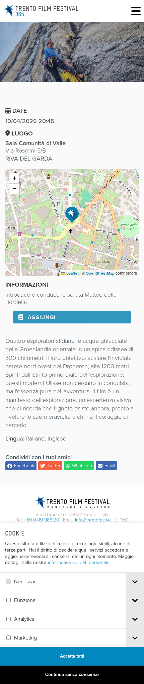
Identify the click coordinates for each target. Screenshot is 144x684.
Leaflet (72, 273)
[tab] (135, 582)
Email (109, 465)
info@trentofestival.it (95, 519)
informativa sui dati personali (78, 562)
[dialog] (72, 603)
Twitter (53, 465)
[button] (72, 215)
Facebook (24, 465)
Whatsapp (82, 465)
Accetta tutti (72, 656)
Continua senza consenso (72, 674)
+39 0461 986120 (41, 519)
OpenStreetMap (100, 273)
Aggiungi (41, 317)
